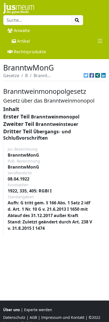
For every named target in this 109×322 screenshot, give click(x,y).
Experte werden (38, 309)
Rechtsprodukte (30, 52)
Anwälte (22, 30)
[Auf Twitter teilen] (86, 75)
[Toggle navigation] (100, 41)
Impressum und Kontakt (62, 317)
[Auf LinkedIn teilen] (103, 75)
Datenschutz (14, 317)
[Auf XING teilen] (97, 75)
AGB (33, 317)
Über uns (11, 309)
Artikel (23, 41)
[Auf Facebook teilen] (91, 75)
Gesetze (11, 75)
